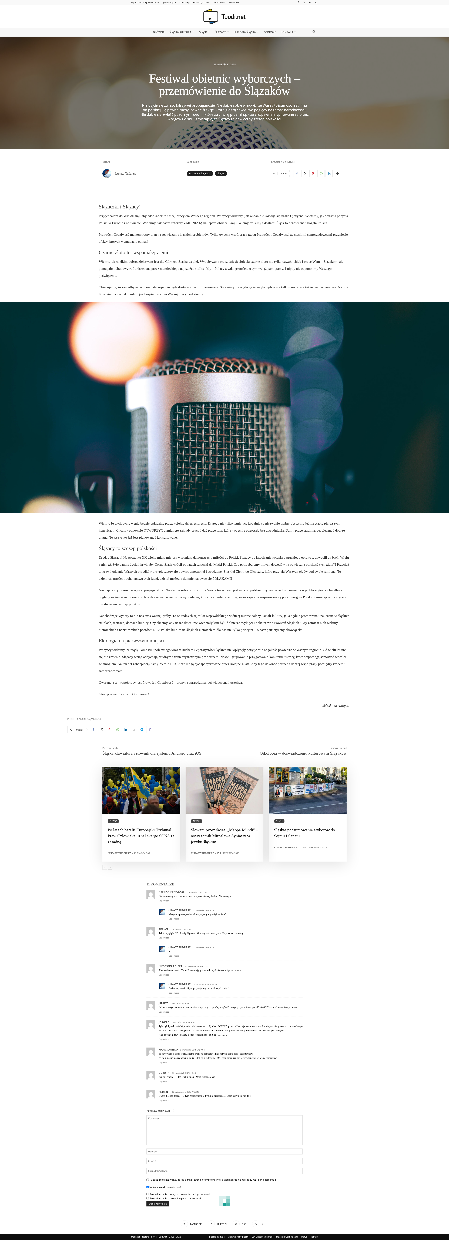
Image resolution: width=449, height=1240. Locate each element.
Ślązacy (220, 32)
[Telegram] (141, 729)
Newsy (113, 821)
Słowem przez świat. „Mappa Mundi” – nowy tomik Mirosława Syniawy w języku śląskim (224, 836)
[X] (315, 2)
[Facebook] (298, 2)
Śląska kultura (180, 32)
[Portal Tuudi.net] (224, 16)
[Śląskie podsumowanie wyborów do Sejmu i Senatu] (308, 790)
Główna (159, 32)
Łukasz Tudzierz (125, 173)
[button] (314, 32)
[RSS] (309, 2)
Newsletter (234, 2)
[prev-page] (104, 867)
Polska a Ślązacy (200, 173)
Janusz (163, 1003)
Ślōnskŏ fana (219, 2)
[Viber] (149, 729)
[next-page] (110, 867)
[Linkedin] (304, 2)
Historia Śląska (245, 32)
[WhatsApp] (320, 173)
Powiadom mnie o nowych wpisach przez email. (176, 1198)
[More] (337, 173)
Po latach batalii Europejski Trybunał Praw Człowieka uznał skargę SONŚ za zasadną (141, 836)
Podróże (270, 32)
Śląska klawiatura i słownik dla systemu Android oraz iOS (151, 753)
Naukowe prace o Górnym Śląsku (194, 2)
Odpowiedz (164, 900)
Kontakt (287, 32)
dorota (164, 1072)
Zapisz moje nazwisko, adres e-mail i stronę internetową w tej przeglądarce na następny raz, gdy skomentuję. (214, 1179)
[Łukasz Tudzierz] (108, 173)
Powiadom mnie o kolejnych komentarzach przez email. (180, 1194)
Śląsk (203, 32)
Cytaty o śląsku (169, 2)
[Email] (133, 729)
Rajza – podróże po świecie (143, 2)
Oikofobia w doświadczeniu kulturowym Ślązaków (303, 753)
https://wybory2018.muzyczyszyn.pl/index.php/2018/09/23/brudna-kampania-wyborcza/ (253, 1007)
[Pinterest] (312, 173)
